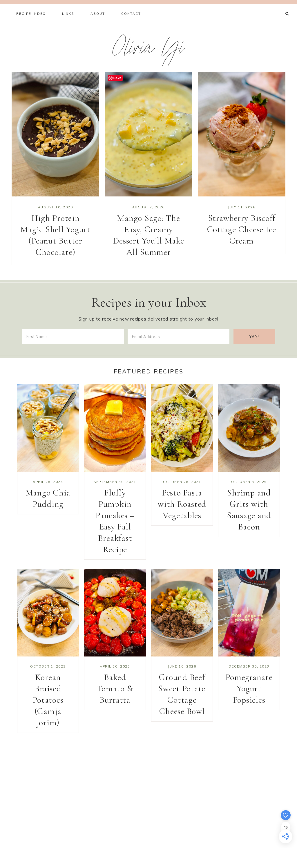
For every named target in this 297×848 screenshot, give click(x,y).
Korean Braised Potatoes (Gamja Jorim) (47, 700)
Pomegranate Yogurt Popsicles (248, 688)
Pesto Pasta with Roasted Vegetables (182, 504)
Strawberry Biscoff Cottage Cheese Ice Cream (241, 229)
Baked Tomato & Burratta (115, 688)
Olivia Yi (148, 50)
